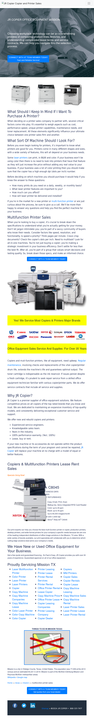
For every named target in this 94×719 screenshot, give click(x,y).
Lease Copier (45, 592)
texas (17, 682)
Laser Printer (19, 580)
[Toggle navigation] (89, 3)
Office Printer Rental (49, 588)
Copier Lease (70, 584)
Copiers (67, 569)
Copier (15, 588)
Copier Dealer (45, 618)
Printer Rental (45, 584)
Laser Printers (20, 584)
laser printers (21, 157)
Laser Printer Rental (74, 614)
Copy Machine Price (49, 595)
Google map (22, 677)
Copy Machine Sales (74, 595)
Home (9, 682)
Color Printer (19, 576)
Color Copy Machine (23, 614)
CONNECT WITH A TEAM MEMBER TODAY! (47, 259)
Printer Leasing (46, 569)
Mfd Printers (70, 573)
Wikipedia (11, 677)
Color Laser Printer (22, 610)
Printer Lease (45, 573)
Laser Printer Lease (74, 610)
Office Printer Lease (49, 599)
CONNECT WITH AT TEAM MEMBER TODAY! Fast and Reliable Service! (28, 58)
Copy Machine (20, 592)
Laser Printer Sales (73, 607)
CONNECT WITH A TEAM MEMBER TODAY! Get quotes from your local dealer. (47, 690)
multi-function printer (62, 201)
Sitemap (45, 708)
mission (26, 682)
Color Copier (19, 618)
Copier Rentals (71, 580)
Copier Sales (70, 576)
